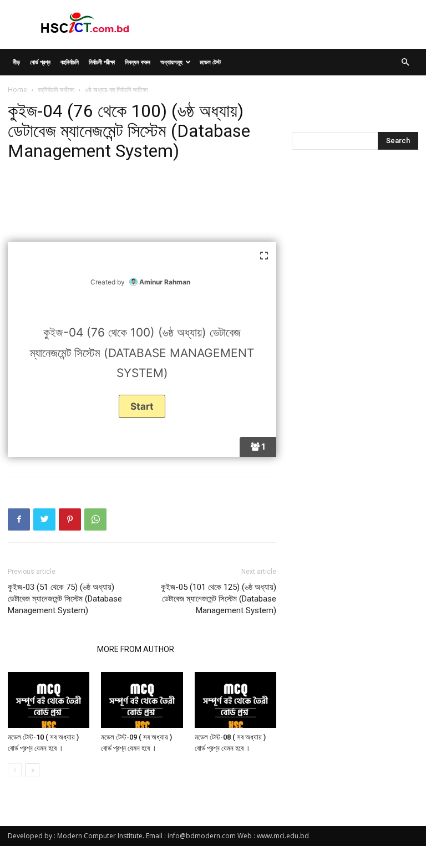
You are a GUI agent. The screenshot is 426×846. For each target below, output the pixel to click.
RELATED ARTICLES (49, 649)
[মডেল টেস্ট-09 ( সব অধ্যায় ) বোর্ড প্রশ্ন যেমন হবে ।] (141, 700)
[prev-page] (15, 770)
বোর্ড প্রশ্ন (40, 62)
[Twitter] (44, 519)
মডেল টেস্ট (210, 62)
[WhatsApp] (95, 519)
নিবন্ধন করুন (137, 62)
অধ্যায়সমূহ (171, 62)
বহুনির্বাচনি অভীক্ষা (56, 89)
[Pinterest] (70, 519)
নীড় (16, 62)
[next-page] (32, 770)
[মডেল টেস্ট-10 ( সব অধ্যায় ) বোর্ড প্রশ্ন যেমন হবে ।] (48, 700)
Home (17, 89)
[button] (405, 62)
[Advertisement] (142, 202)
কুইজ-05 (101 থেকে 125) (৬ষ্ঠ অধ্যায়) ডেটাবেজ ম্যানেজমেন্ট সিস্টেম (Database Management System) (218, 598)
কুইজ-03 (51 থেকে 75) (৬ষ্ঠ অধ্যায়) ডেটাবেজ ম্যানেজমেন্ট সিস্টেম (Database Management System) (65, 598)
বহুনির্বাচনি (69, 62)
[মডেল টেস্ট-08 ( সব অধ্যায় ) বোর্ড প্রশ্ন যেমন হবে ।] (235, 700)
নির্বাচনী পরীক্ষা (102, 62)
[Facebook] (19, 519)
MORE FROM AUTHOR (135, 649)
